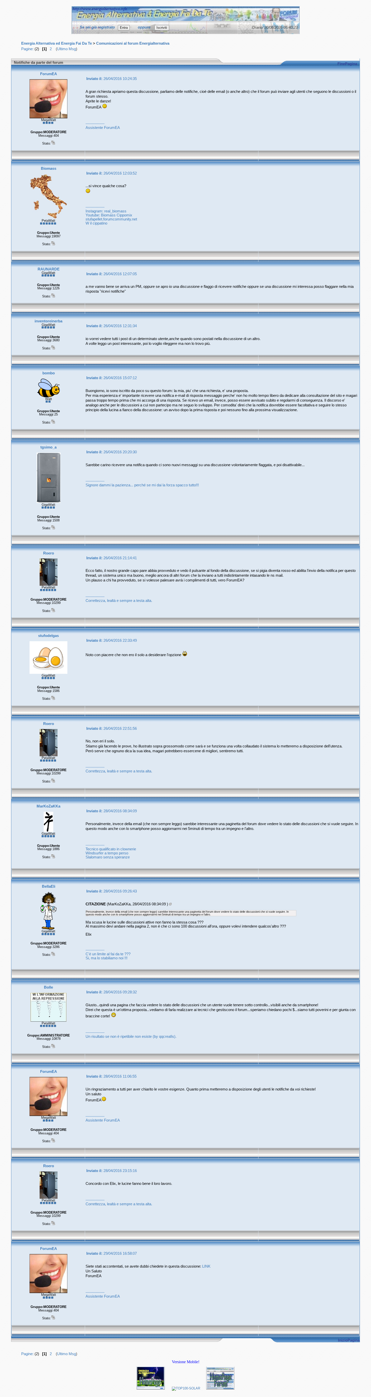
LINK (206, 1266)
